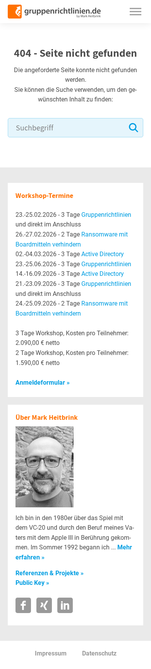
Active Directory (102, 254)
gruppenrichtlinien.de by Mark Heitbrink (54, 12)
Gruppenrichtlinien (106, 214)
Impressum (51, 653)
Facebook (23, 605)
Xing (44, 605)
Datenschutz (99, 653)
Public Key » (32, 582)
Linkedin (65, 605)
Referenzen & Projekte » (49, 573)
